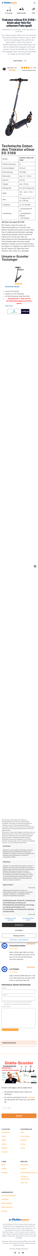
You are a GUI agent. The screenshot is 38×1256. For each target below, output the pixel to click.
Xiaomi (4, 1144)
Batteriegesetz (7, 1203)
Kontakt (4, 1211)
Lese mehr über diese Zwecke (28, 919)
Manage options (19, 936)
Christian (12, 70)
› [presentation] (36, 10)
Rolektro (24, 1140)
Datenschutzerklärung (29, 1172)
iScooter (5, 1152)
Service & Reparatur (9, 1195)
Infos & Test (9, 306)
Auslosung (31, 1097)
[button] (35, 566)
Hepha (4, 1169)
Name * (4, 988)
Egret (4, 1136)
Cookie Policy (13, 939)
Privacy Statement (23, 939)
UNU (22, 1132)
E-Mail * (5, 995)
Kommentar (6, 1006)
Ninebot (4, 1148)
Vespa (23, 1148)
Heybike (5, 1172)
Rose (3, 1165)
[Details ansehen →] (18, 273)
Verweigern (19, 930)
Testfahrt (5, 1199)
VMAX (4, 1140)
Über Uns (24, 1183)
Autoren (23, 1169)
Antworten (31, 944)
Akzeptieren (19, 925)
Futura (23, 1144)
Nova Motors (25, 1136)
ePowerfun (6, 1132)
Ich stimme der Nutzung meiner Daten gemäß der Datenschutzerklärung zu (18, 1003)
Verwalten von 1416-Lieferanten (10, 919)
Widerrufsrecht (7, 1207)
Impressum (25, 1165)
